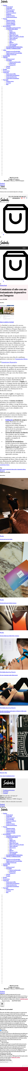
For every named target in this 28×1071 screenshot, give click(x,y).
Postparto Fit (12, 65)
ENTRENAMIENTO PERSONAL (14, 47)
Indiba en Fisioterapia (11, 54)
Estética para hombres (11, 17)
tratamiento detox (21, 469)
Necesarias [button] (2, 1029)
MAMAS (5, 57)
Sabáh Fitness (12, 33)
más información (24, 999)
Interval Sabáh (12, 45)
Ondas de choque (10, 15)
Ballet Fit (11, 42)
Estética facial (9, 7)
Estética (5, 5)
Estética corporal (10, 10)
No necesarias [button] (3, 1041)
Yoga (10, 41)
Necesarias (4, 1030)
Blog (7, 84)
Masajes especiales (10, 21)
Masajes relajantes (10, 23)
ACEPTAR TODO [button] (16, 1001)
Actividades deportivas (5, 672)
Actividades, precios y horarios (13, 27)
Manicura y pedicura (11, 12)
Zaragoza (2, 471)
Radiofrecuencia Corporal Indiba (14, 53)
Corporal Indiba (10, 11)
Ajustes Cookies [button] (6, 1001)
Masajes (5, 18)
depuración (3, 469)
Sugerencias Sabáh (10, 24)
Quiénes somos (10, 81)
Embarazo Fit (12, 63)
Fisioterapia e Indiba (11, 74)
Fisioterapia (6, 72)
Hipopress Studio (13, 44)
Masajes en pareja (10, 20)
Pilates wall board (13, 38)
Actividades (9, 60)
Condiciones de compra (9, 790)
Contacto (8, 83)
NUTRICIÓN (6, 56)
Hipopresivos (12, 39)
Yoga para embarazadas (15, 62)
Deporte (13, 672)
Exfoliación (9, 420)
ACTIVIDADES (7, 26)
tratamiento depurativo (11, 469)
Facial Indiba (9, 8)
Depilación (8, 14)
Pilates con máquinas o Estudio (16, 36)
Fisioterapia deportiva (11, 77)
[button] (24, 248)
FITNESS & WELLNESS (12, 29)
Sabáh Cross (12, 32)
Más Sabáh (5, 80)
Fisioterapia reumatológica (12, 78)
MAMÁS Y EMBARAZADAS (13, 48)
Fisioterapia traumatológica (12, 75)
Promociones (6, 71)
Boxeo (10, 30)
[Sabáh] (4, 2)
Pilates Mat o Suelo (13, 35)
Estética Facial (3, 285)
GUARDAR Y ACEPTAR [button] (6, 1054)
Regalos (8, 68)
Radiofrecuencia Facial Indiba (13, 51)
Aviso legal (5, 791)
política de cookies (15, 1057)
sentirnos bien (4, 465)
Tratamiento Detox (21, 359)
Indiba (4, 50)
